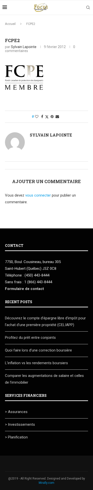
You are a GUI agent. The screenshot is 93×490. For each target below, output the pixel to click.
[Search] (88, 7)
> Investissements (20, 424)
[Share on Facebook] (42, 117)
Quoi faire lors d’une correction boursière (38, 350)
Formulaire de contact (24, 288)
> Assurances (16, 412)
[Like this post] (36, 117)
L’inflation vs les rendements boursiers (36, 363)
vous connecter (38, 195)
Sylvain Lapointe (23, 47)
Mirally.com (46, 483)
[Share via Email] (57, 117)
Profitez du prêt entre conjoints (30, 337)
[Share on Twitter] (47, 117)
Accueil (10, 24)
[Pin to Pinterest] (52, 117)
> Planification (16, 437)
